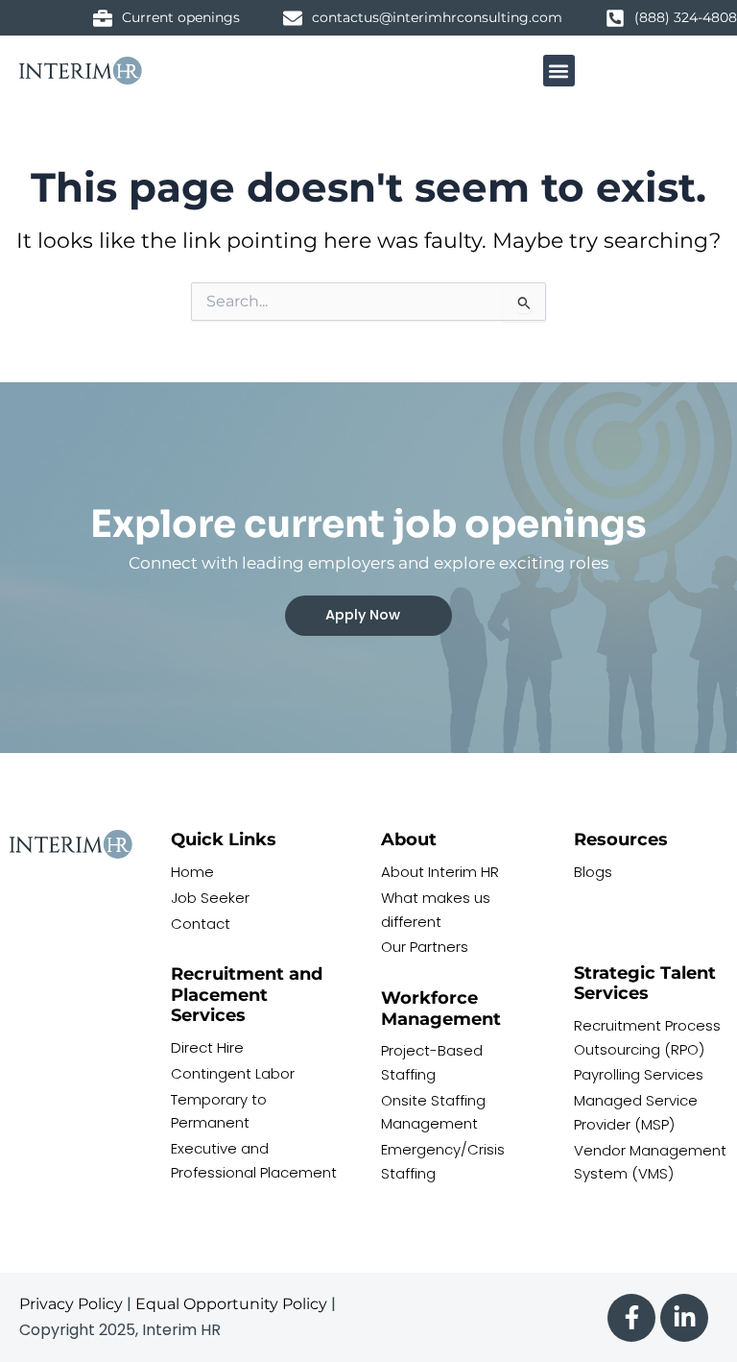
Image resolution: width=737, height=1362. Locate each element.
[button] (559, 70)
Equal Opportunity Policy (231, 1304)
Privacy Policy (71, 1304)
